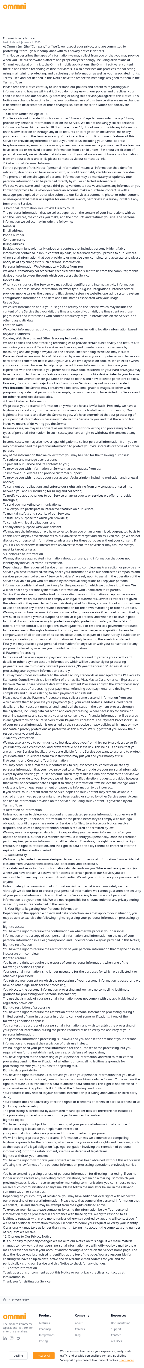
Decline (18, 1355)
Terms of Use (12, 82)
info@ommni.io (14, 1277)
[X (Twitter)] (18, 1338)
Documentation (120, 1323)
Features (44, 1323)
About (78, 1323)
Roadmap (45, 1329)
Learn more (126, 1360)
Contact (116, 1335)
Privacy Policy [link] (20, 1299)
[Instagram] (12, 1338)
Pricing (43, 1341)
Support (116, 1329)
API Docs (116, 1341)
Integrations (47, 1335)
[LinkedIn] (5, 1338)
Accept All (44, 1355)
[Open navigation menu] (138, 6)
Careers (80, 1329)
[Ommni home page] (14, 6)
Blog (78, 1335)
